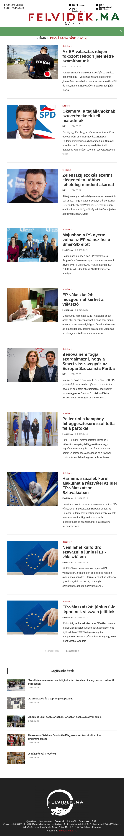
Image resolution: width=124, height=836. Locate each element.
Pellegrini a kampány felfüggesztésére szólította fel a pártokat (88, 424)
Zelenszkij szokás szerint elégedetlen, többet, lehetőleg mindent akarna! (88, 180)
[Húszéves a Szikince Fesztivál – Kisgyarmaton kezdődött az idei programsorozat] (16, 740)
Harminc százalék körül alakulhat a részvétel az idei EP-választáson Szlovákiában (89, 485)
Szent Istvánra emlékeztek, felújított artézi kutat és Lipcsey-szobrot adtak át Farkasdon (71, 682)
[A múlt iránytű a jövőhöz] (16, 758)
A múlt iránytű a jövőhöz (42, 753)
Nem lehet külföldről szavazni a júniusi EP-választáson (84, 552)
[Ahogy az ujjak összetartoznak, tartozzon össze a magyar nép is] (16, 721)
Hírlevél (71, 821)
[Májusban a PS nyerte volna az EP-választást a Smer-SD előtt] (32, 245)
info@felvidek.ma (68, 830)
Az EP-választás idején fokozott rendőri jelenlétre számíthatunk (88, 56)
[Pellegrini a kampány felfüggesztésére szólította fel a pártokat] (32, 429)
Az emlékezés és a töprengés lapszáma (50, 698)
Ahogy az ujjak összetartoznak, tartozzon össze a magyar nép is (64, 717)
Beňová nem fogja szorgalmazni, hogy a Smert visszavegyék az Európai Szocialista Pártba (88, 361)
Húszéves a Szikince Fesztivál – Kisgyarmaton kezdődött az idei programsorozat (64, 737)
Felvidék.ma (67, 250)
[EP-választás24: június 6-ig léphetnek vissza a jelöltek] (32, 618)
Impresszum (45, 821)
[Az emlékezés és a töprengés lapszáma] (16, 703)
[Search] (120, 31)
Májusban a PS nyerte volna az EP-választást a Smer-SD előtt (86, 240)
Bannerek (59, 821)
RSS (94, 821)
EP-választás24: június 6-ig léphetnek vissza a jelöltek (89, 609)
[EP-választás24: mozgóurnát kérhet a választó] (32, 305)
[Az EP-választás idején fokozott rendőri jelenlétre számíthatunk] (32, 62)
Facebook (83, 821)
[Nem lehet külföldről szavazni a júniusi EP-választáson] (32, 558)
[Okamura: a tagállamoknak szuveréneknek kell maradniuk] (32, 122)
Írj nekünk (31, 821)
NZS (64, 66)
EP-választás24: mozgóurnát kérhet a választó (82, 299)
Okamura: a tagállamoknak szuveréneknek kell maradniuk (88, 116)
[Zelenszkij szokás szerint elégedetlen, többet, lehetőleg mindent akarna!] (32, 186)
